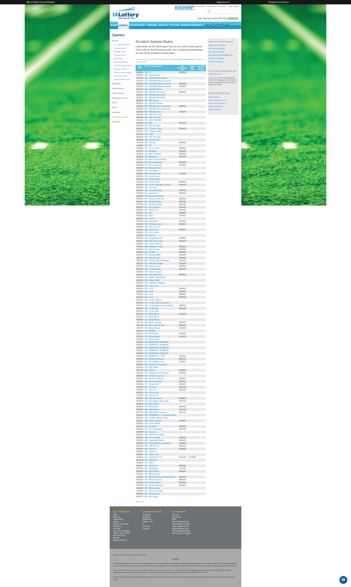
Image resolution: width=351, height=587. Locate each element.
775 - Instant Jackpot (153, 272)
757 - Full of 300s (152, 232)
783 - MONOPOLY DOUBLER (157, 342)
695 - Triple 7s (150, 449)
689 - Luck (149, 292)
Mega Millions (118, 88)
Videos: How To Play (122, 79)
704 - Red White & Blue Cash (157, 401)
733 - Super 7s (151, 432)
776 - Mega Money (152, 320)
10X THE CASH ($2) (216, 58)
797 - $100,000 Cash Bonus (156, 78)
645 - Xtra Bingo (151, 497)
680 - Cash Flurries (152, 174)
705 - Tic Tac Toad (152, 438)
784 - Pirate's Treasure (154, 376)
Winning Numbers (192, 25)
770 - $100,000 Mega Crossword (158, 81)
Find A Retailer (119, 55)
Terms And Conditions (121, 531)
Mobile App (118, 58)
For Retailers (211, 6)
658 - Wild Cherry (152, 471)
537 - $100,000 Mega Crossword (158, 86)
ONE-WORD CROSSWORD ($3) (221, 55)
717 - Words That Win (154, 491)
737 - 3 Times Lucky (153, 129)
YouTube (222, 25)
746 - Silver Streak (152, 423)
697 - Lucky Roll (151, 308)
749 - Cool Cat (150, 188)
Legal (230, 6)
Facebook (208, 25)
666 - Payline (150, 370)
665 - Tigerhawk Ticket (154, 440)
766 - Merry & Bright (153, 322)
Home (114, 25)
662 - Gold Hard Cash (153, 241)
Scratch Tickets (121, 117)
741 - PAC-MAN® (151, 367)
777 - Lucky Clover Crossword (157, 303)
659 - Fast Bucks (151, 221)
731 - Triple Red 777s (153, 457)
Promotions (138, 25)
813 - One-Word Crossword (156, 365)
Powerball (116, 84)
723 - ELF (148, 213)
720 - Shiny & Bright (153, 421)
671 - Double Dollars (153, 202)
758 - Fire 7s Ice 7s (152, 227)
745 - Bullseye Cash (153, 168)
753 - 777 (148, 145)
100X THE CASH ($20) (217, 45)
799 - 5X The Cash (152, 140)
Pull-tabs (116, 122)
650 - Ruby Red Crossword (156, 412)
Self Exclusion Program (181, 533)
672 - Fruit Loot (151, 230)
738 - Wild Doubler (152, 474)
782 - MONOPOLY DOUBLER (157, 345)
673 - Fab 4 (149, 216)
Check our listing (215, 78)
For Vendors (222, 6)
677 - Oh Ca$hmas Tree (154, 362)
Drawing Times (119, 51)
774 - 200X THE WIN (153, 120)
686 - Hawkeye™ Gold (154, 247)
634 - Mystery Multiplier (154, 359)
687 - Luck (149, 294)
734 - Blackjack (151, 157)
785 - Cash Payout (152, 179)
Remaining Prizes (120, 69)
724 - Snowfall (150, 426)
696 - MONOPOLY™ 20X (155, 356)
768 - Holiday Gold (152, 266)
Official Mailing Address (181, 531)
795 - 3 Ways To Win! (153, 131)
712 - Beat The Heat (153, 154)
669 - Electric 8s (151, 210)
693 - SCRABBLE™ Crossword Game (160, 415)
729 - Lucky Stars (152, 311)
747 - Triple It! (150, 452)
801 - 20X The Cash (153, 126)
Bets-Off (175, 515)
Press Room (200, 6)
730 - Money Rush (152, 339)
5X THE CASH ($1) (216, 62)
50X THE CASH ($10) (217, 49)
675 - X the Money (152, 494)
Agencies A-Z (223, 2)
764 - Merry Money (152, 328)
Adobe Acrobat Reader (186, 59)
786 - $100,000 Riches (154, 89)
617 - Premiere (151, 387)
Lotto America (118, 93)
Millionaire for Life (120, 98)
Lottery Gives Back (216, 106)
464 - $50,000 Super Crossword (158, 106)
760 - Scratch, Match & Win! (156, 418)
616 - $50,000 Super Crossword (158, 109)
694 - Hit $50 (150, 252)
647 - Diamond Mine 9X (154, 199)
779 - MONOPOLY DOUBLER (157, 353)
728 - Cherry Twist (152, 182)
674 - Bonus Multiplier (154, 162)
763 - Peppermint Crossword (157, 373)
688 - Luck (149, 297)
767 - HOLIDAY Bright (154, 263)
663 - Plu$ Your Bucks (154, 379)
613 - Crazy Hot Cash (153, 190)
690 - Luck (149, 289)
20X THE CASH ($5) (216, 52)
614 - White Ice (151, 466)
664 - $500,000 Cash (153, 112)
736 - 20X (148, 123)
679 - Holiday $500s (153, 255)
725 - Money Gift (151, 334)
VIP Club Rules (119, 536)
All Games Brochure (122, 44)
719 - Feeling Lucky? (153, 224)
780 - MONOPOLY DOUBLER (157, 350)
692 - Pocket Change (153, 381)
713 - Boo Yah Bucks (153, 165)
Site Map (116, 529)
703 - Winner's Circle (153, 480)
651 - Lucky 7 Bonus (153, 300)
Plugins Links (147, 522)
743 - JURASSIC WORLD (155, 283)
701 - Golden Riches (153, 244)
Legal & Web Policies (180, 526)
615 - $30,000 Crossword (155, 95)
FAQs (174, 519)
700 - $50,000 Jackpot (153, 103)
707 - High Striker (152, 249)
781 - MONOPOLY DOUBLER (157, 348)
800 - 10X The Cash (153, 117)
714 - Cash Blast (151, 171)
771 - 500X (149, 134)
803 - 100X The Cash (153, 115)
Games (123, 25)
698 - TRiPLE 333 (152, 446)
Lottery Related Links (180, 529)
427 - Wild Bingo (151, 468)
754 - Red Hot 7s (151, 395)
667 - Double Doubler (153, 204)
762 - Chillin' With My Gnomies (158, 185)
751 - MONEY (150, 331)
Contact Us (176, 517)
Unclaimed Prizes (120, 76)
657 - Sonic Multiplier (154, 429)
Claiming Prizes (120, 48)
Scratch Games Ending (122, 72)
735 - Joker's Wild (152, 280)
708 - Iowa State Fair (153, 275)
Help (235, 6)
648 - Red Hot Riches (153, 398)
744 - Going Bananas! (154, 238)
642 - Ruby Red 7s (152, 410)
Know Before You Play (181, 524)
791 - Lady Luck (151, 286)
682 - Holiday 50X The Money (157, 261)
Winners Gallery (215, 109)
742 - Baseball (150, 151)
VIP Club (174, 25)
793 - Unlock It (151, 460)
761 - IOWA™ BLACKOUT (155, 277)
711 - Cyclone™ (151, 193)
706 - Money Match (152, 336)
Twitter (213, 25)
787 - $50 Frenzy (151, 101)
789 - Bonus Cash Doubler (156, 159)
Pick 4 (114, 107)
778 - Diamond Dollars (154, 196)
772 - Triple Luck (151, 454)
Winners (152, 25)
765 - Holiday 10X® (153, 258)
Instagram (217, 25)
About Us (163, 25)
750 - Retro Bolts (151, 404)
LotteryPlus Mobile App (227, 25)
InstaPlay (116, 112)
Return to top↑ (140, 501)
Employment (118, 519)
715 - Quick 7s (150, 390)
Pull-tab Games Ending (123, 65)
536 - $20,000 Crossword (155, 92)
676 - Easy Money (152, 207)
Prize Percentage (121, 62)
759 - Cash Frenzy (152, 176)
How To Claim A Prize (217, 100)
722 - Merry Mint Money (154, 325)
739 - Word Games (152, 488)
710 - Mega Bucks (152, 314)
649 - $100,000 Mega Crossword (158, 84)
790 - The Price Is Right (154, 435)
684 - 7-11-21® (150, 143)
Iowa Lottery (128, 14)
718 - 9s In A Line (152, 148)
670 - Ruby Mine (151, 407)
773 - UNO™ (150, 463)
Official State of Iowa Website (40, 2)
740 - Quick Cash (152, 393)
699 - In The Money (153, 269)
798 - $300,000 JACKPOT (155, 98)
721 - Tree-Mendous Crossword (158, 443)
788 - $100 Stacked (152, 75)
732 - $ (147, 72)
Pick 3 (114, 103)
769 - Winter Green (152, 483)
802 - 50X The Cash (153, 137)
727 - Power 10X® (152, 384)
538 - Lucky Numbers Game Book (159, 306)
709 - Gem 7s (150, 235)
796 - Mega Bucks (152, 317)
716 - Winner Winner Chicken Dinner (160, 477)
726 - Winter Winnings (154, 485)
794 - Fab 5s (150, 219)
